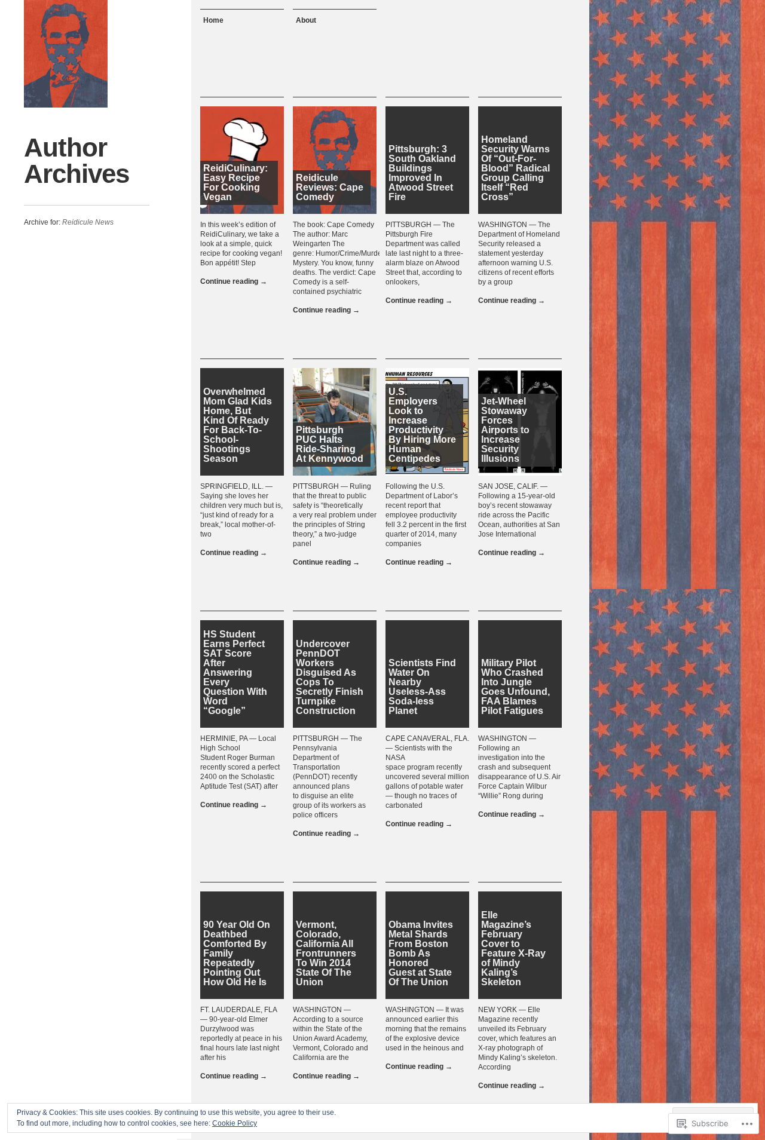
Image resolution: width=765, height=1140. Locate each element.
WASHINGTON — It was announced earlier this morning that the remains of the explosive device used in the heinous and (425, 1029)
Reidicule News (88, 222)
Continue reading (233, 281)
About (306, 20)
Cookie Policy (234, 1123)
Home (213, 20)
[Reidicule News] (66, 54)
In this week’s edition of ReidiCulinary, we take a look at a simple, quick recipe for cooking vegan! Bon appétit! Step (241, 243)
